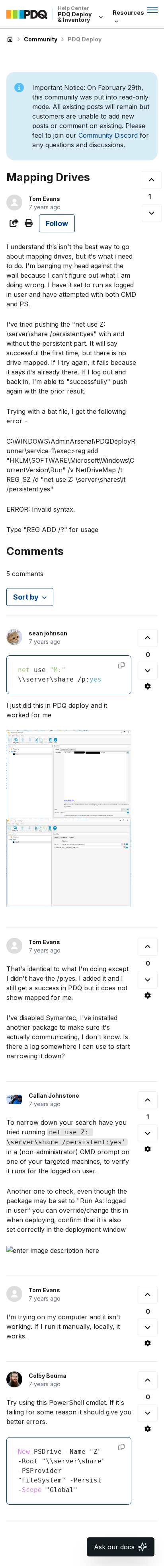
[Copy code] (121, 665)
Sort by (26, 597)
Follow (57, 223)
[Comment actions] (147, 686)
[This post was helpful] (152, 180)
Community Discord (108, 135)
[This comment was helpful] (148, 638)
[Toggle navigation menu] (152, 10)
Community (40, 39)
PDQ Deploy (85, 39)
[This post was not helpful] (152, 213)
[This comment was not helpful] (148, 671)
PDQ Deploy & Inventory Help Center (10, 39)
